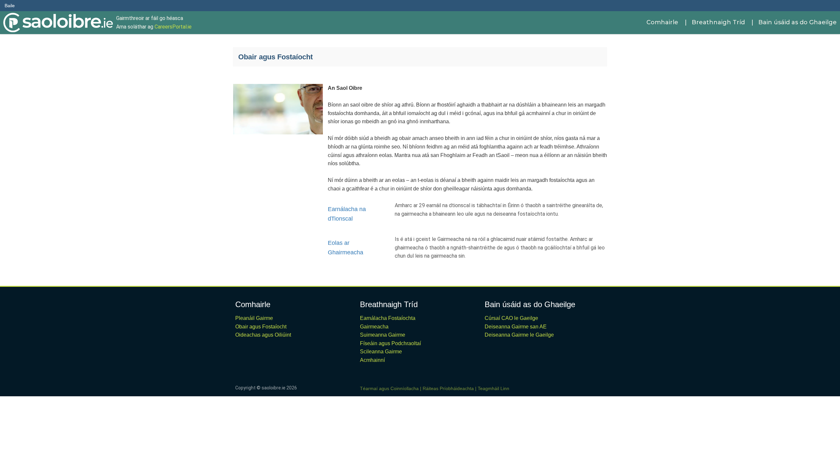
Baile (10, 5)
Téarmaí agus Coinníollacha (389, 388)
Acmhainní (372, 360)
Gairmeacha (374, 326)
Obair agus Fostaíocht (260, 326)
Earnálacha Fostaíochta (387, 318)
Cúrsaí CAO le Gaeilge (511, 318)
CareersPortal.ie (173, 27)
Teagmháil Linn (493, 388)
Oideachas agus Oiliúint (263, 335)
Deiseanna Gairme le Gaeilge (519, 335)
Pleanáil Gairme (254, 318)
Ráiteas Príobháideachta (448, 388)
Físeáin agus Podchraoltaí (390, 343)
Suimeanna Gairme (382, 335)
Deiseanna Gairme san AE (516, 326)
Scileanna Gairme (381, 351)
